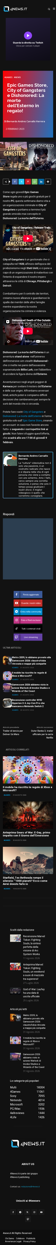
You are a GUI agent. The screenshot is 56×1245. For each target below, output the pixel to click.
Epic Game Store (32, 421)
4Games (8, 77)
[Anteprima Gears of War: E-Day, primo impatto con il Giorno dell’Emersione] (28, 815)
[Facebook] (15, 181)
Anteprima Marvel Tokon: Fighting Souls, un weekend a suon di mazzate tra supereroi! (34, 971)
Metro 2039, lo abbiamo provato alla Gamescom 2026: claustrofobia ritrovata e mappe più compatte (31, 661)
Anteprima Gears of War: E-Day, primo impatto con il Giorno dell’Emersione (26, 834)
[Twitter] (21, 181)
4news (17, 77)
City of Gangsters (33, 412)
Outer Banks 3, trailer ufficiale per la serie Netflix (42, 734)
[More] (48, 181)
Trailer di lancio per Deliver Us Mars (13, 732)
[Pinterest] (28, 181)
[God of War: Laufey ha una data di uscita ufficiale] (15, 991)
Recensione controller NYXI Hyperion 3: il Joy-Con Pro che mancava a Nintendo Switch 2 (28, 703)
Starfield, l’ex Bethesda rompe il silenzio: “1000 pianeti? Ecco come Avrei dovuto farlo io (25, 881)
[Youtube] (41, 1212)
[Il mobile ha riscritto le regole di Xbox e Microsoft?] (7, 675)
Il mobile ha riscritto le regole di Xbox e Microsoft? (29, 674)
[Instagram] (34, 1212)
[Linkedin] (41, 181)
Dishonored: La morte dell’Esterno (22, 416)
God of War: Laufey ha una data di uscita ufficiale (34, 993)
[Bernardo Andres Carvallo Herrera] (10, 475)
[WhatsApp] (34, 181)
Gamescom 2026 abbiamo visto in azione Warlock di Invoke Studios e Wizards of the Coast (31, 688)
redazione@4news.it (30, 1186)
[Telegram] (20, 1212)
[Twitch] (28, 1219)
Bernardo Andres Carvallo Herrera (26, 121)
